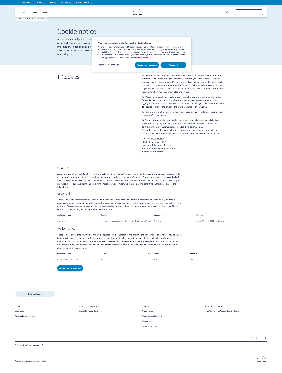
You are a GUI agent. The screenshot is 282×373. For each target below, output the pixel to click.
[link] (40, 3)
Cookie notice (130, 57)
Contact (45, 12)
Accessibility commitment (25, 316)
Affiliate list (146, 321)
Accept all (173, 65)
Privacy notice (147, 311)
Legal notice (20, 311)
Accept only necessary (147, 65)
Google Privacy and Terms (163, 148)
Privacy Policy (157, 138)
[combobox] (249, 12)
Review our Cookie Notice (152, 316)
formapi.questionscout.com (67, 259)
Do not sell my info (149, 326)
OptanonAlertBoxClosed (134, 221)
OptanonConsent (117, 221)
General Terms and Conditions (90, 311)
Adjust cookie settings (70, 268)
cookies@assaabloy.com (155, 115)
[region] (141, 54)
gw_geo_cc (105, 221)
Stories (35, 12)
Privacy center (156, 151)
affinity (147, 221)
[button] (27, 12)
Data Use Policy (159, 141)
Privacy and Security (161, 145)
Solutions (21, 12)
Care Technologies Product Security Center (222, 311)
